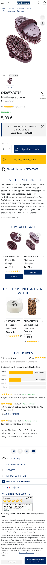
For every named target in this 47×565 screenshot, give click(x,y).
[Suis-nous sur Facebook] (20, 451)
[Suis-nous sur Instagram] (13, 451)
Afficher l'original (11, 413)
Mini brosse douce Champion (13, 11)
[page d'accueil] (23, 2)
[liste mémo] (39, 2)
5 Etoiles (4, 372)
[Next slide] (44, 83)
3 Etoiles (4, 379)
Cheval (3, 8)
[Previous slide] (3, 83)
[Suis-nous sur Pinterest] (27, 451)
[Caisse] (44, 2)
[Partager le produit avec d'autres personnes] (42, 23)
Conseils (15, 75)
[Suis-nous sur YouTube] (33, 451)
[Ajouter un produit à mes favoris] (42, 17)
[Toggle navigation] (2, 2)
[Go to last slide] (3, 256)
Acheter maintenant (25, 159)
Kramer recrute (16, 481)
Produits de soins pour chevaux (19, 8)
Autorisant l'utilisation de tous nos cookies (35, 560)
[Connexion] (7, 2)
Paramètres (12, 562)
